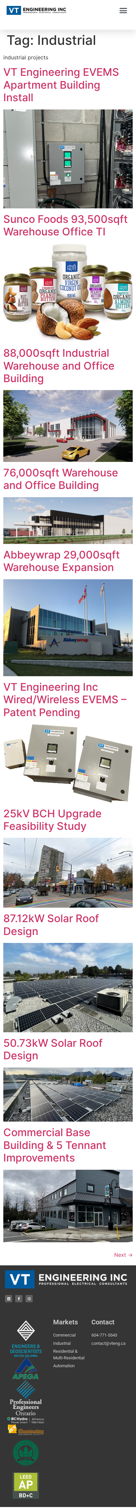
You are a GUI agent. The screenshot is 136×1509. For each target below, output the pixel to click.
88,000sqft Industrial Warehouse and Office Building (59, 366)
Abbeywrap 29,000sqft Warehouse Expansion (61, 561)
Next (123, 1255)
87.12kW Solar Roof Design (51, 924)
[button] (123, 10)
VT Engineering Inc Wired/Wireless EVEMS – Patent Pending (64, 699)
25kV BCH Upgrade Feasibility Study (52, 819)
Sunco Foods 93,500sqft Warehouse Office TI (65, 225)
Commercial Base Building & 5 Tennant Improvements (54, 1145)
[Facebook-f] (18, 1298)
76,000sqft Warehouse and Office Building (60, 479)
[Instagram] (29, 1298)
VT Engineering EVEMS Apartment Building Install (61, 85)
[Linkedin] (8, 1298)
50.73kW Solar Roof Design (53, 1049)
